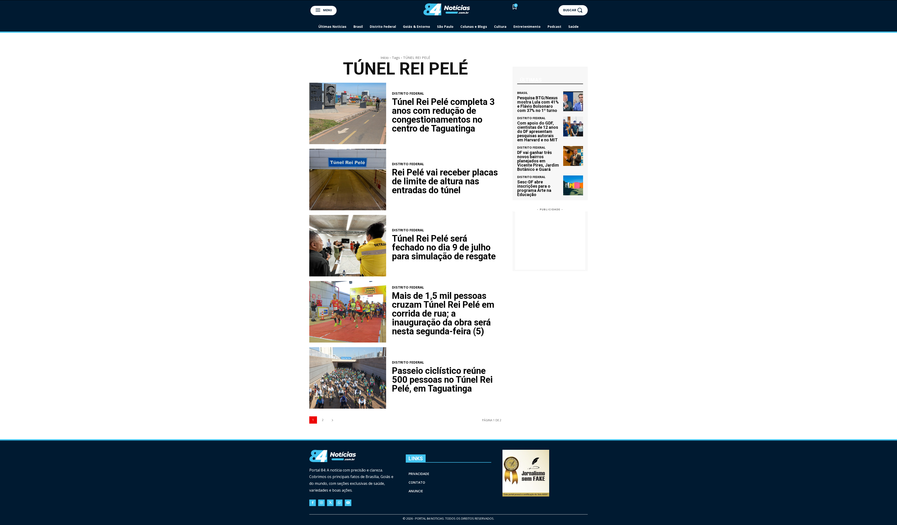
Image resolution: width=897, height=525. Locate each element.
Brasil (522, 92)
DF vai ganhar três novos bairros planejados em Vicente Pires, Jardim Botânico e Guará (538, 161)
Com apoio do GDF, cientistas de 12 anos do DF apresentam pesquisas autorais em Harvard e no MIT (537, 131)
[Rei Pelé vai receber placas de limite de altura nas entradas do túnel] (347, 179)
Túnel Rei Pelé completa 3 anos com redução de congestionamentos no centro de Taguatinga (443, 115)
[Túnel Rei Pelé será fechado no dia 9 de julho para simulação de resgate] (347, 245)
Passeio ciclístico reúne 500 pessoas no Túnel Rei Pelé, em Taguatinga (442, 380)
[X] (330, 503)
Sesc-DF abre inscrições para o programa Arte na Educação (534, 188)
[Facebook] (312, 503)
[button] (573, 10)
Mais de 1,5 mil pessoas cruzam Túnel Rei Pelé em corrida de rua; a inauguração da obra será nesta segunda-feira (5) (443, 313)
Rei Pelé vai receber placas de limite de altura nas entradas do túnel (445, 181)
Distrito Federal (408, 93)
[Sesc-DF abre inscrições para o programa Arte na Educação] (573, 185)
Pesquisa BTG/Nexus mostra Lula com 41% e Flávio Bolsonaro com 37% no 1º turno (538, 104)
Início (385, 57)
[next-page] (332, 420)
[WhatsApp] (339, 503)
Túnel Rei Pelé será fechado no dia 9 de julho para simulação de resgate (444, 247)
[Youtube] (348, 503)
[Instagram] (321, 503)
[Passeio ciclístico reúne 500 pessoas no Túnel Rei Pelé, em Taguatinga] (347, 378)
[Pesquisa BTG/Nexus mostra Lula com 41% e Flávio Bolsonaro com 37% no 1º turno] (573, 101)
